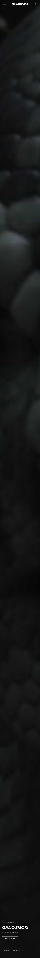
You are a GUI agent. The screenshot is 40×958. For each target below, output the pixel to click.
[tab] (19, 945)
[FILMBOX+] (20, 4)
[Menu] (4, 4)
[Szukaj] (35, 4)
